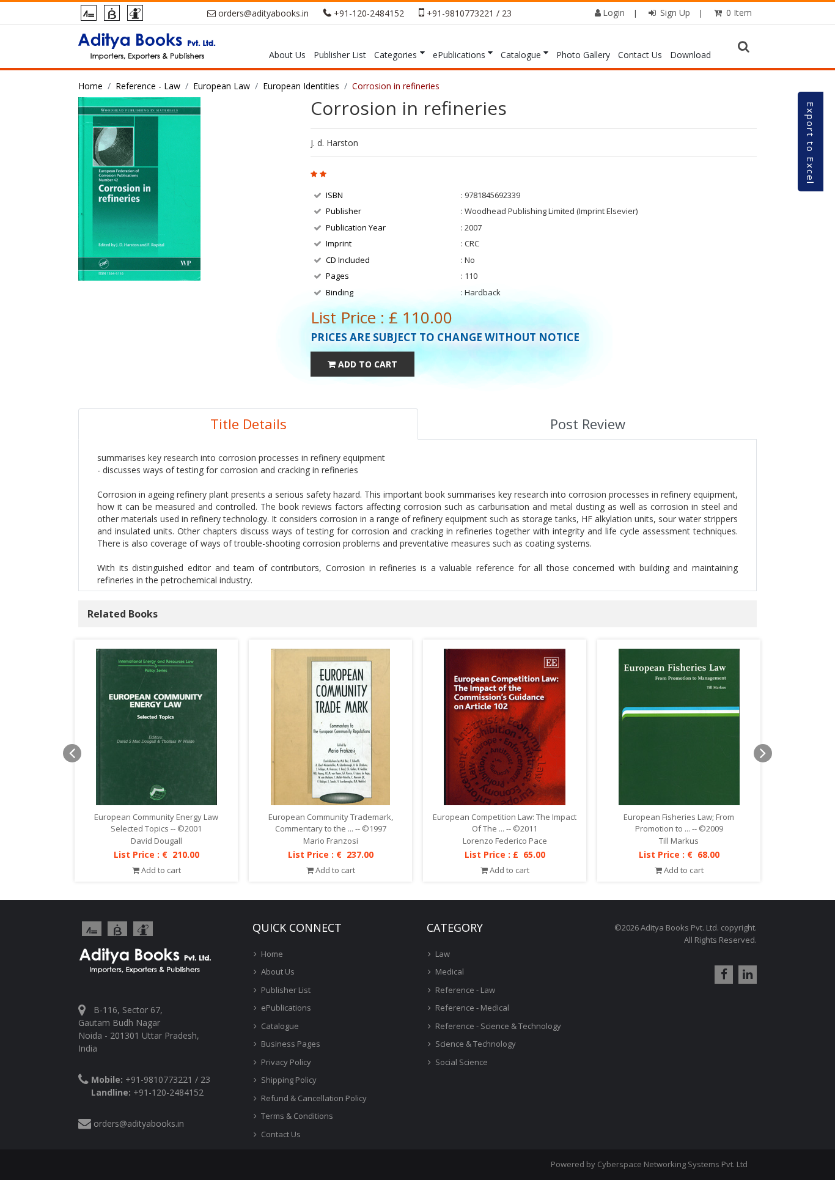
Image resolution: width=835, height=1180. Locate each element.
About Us (287, 55)
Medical (449, 971)
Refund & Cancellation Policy (314, 1098)
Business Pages (290, 1043)
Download (690, 55)
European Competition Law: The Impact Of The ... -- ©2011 (504, 823)
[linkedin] (746, 974)
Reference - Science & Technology (498, 1025)
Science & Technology (475, 1043)
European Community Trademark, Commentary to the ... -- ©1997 (330, 823)
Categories (395, 55)
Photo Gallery (583, 55)
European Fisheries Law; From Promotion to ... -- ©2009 (678, 823)
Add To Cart (366, 364)
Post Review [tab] (587, 424)
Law (442, 953)
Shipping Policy (289, 1079)
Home (90, 86)
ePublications (459, 55)
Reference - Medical (472, 1007)
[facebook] (722, 974)
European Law (221, 86)
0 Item (738, 12)
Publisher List (340, 55)
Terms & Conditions (297, 1115)
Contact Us (640, 55)
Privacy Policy (286, 1062)
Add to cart (160, 870)
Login (614, 12)
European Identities (301, 86)
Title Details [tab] (248, 424)
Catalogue (521, 55)
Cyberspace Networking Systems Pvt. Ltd (672, 1164)
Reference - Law (148, 86)
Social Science (461, 1062)
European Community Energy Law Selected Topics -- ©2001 (156, 823)
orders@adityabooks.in (263, 13)
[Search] (745, 47)
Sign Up (674, 12)
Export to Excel (810, 143)
